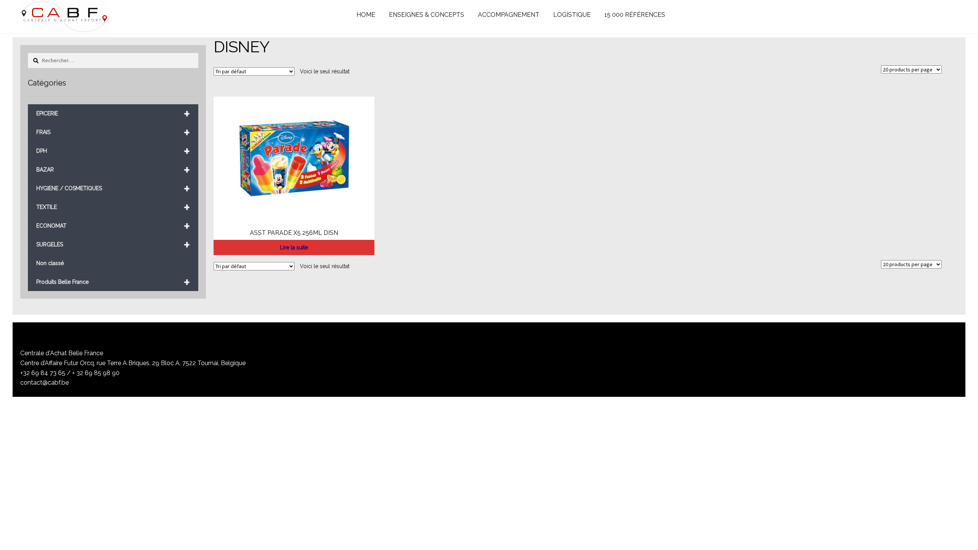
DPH (113, 151)
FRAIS (113, 132)
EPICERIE (113, 114)
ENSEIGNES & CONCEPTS (426, 14)
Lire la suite (294, 247)
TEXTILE (113, 207)
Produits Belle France (113, 282)
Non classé (50, 263)
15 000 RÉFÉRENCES (634, 14)
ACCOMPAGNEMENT (508, 14)
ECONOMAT (113, 226)
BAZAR (113, 170)
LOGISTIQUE (572, 14)
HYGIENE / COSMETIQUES (113, 188)
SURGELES (113, 245)
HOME (365, 14)
